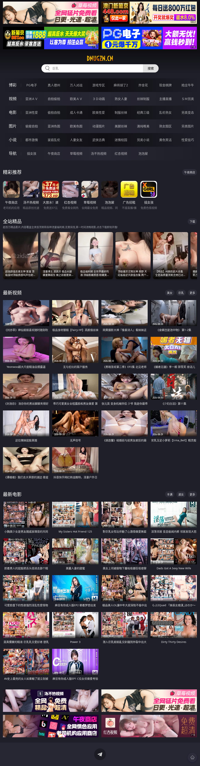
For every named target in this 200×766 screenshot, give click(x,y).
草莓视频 (76, 153)
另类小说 (143, 140)
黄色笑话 (165, 140)
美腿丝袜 (121, 126)
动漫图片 (98, 126)
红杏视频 (121, 153)
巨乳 (181, 293)
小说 (13, 139)
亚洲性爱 (31, 112)
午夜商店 (54, 153)
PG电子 (31, 85)
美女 (169, 293)
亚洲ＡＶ (31, 99)
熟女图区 (165, 126)
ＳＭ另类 (187, 99)
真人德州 (54, 85)
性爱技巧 (187, 140)
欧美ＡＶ (76, 99)
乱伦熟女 (165, 112)
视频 (13, 98)
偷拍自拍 (54, 112)
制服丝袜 (121, 112)
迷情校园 (121, 140)
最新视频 (12, 292)
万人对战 (76, 85)
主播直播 (165, 99)
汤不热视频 (98, 153)
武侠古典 (98, 140)
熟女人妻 (121, 99)
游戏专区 (98, 85)
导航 (13, 153)
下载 (192, 221)
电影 (13, 112)
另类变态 (187, 112)
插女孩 (31, 153)
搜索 (151, 68)
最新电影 (12, 494)
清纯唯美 (143, 126)
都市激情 (31, 140)
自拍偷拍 (54, 99)
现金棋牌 (165, 85)
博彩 (13, 85)
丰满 (169, 494)
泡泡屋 (143, 153)
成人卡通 (76, 112)
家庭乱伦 (54, 140)
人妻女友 (76, 140)
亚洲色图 (54, 126)
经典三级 (143, 112)
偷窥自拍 (31, 126)
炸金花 (143, 85)
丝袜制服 (143, 99)
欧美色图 (76, 126)
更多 (192, 293)
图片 (13, 126)
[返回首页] (192, 757)
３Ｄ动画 (98, 99)
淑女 (181, 494)
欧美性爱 (98, 112)
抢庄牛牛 (187, 85)
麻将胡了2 (121, 85)
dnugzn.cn (100, 58)
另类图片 (187, 126)
